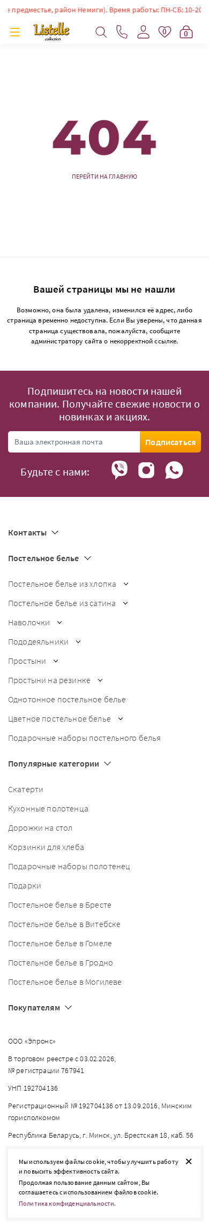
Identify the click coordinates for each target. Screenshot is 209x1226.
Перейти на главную (105, 176)
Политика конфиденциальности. (67, 1203)
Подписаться (170, 441)
